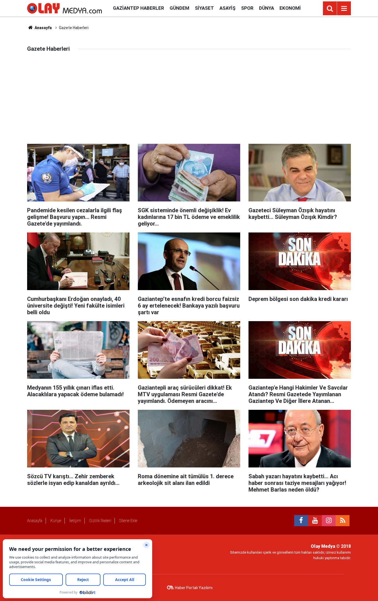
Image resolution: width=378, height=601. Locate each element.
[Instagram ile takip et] (329, 520)
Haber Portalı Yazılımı (194, 587)
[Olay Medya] (64, 8)
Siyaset (204, 8)
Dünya (266, 8)
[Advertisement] (189, 102)
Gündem (179, 8)
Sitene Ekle (128, 520)
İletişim (75, 520)
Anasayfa (43, 27)
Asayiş (227, 8)
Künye (55, 520)
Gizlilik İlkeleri (100, 520)
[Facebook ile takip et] (301, 520)
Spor (247, 8)
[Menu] (344, 8)
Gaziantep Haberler (138, 8)
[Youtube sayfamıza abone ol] (315, 520)
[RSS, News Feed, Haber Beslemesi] (342, 520)
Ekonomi (290, 8)
